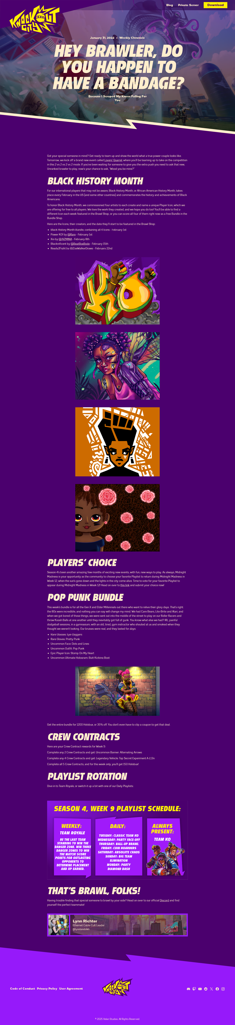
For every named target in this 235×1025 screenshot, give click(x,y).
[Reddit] (206, 989)
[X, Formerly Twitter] (211, 989)
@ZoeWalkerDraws (81, 248)
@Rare (71, 234)
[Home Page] (36, 18)
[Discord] (188, 989)
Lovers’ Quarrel (113, 160)
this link (124, 585)
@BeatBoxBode (80, 244)
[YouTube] (200, 989)
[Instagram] (223, 989)
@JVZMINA (65, 239)
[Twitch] (194, 989)
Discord (164, 900)
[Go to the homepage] (117, 986)
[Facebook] (217, 989)
